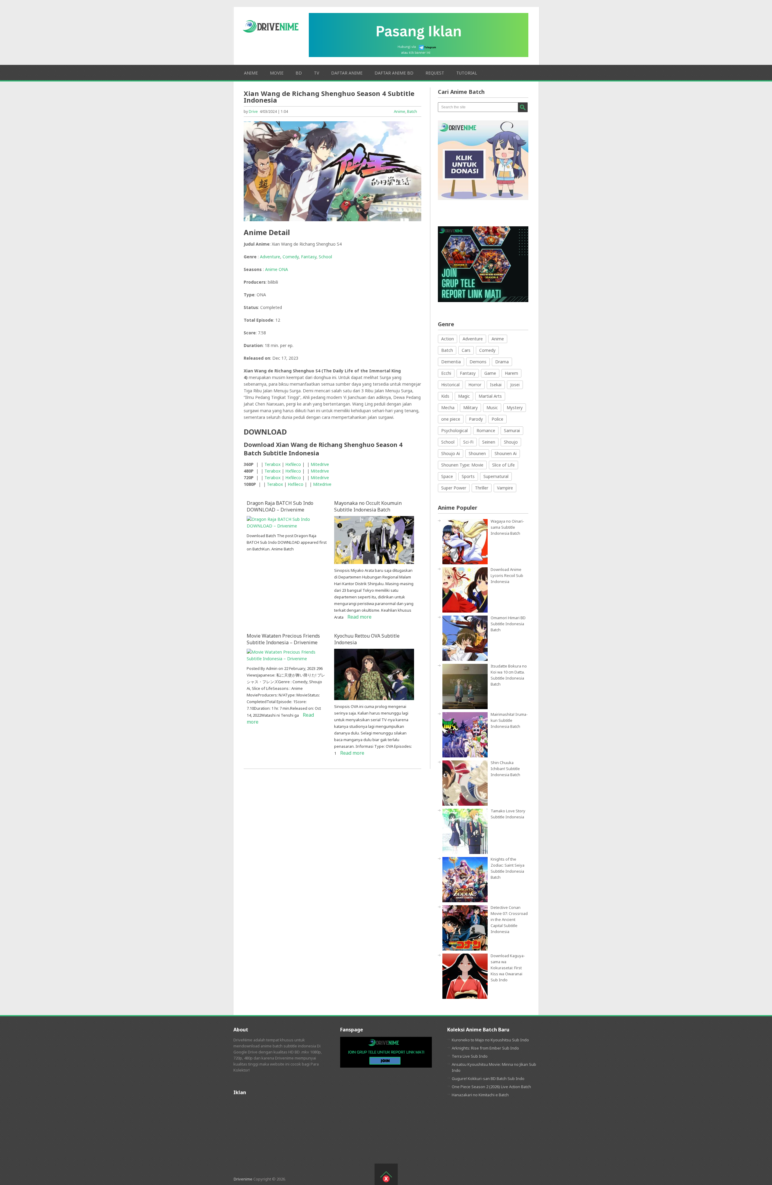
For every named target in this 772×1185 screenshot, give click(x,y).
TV (316, 73)
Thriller (481, 488)
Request (435, 73)
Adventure (270, 257)
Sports (468, 476)
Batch (412, 111)
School (325, 257)
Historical (450, 384)
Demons (478, 362)
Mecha (447, 407)
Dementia (451, 362)
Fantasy (308, 257)
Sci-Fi (468, 442)
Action (447, 339)
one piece (450, 419)
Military (470, 407)
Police (497, 419)
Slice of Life (503, 465)
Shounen (477, 453)
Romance (485, 430)
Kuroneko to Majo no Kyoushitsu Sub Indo (490, 1040)
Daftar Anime (346, 73)
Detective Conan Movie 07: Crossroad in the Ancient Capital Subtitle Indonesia (509, 919)
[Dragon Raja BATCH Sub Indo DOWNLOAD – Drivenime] (287, 526)
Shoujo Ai (450, 453)
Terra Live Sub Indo (470, 1056)
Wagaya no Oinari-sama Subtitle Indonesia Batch (507, 527)
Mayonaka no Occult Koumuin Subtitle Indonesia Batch (368, 506)
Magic (464, 396)
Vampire (505, 488)
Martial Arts (490, 396)
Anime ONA (276, 269)
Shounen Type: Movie (462, 465)
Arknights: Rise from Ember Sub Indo (485, 1048)
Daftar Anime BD (394, 73)
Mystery (515, 407)
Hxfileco (293, 464)
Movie (276, 73)
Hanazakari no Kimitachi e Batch (480, 1094)
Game (490, 373)
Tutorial (466, 73)
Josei (515, 384)
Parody (476, 419)
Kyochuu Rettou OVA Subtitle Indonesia (367, 639)
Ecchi (446, 373)
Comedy (291, 257)
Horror (474, 384)
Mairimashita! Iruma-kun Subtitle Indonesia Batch (509, 720)
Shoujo (511, 442)
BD (299, 73)
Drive (253, 111)
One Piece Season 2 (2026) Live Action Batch (491, 1086)
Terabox (272, 464)
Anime (251, 73)
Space (447, 476)
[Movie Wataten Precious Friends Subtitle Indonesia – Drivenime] (287, 658)
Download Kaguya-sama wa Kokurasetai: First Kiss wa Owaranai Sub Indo (508, 968)
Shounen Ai (506, 453)
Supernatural (495, 476)
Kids (445, 396)
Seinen (488, 442)
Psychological (454, 430)
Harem (511, 373)
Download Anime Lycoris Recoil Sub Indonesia (507, 575)
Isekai (495, 384)
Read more (359, 616)
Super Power (453, 488)
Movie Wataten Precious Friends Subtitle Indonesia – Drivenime (283, 639)
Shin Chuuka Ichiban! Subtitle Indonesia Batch (505, 768)
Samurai (512, 430)
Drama (502, 362)
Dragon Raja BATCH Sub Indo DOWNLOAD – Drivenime (280, 506)
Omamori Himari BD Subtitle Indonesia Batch (508, 623)
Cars (466, 350)
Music (492, 407)
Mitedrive (320, 464)
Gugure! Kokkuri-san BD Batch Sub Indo (488, 1078)
